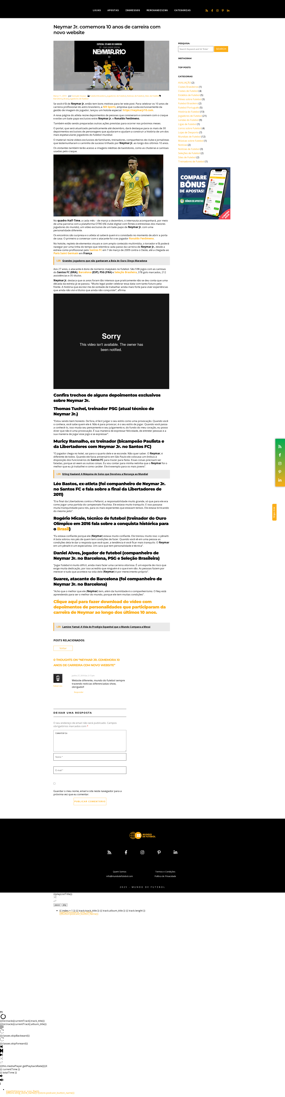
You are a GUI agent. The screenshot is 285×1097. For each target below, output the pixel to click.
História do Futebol (189, 111)
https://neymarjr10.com (138, 110)
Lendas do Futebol (188, 120)
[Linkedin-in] (228, 10)
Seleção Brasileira (125, 272)
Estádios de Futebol (189, 95)
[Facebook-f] (212, 10)
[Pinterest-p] (222, 10)
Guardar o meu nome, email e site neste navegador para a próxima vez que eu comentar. (87, 792)
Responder (78, 692)
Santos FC (96, 250)
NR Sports (109, 107)
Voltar (63, 648)
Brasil (66, 98)
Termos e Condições (165, 871)
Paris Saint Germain (65, 253)
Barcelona (58, 98)
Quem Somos (119, 871)
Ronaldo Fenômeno (141, 238)
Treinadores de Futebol (191, 161)
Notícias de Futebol (135, 96)
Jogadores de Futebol (116, 96)
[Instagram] (217, 10)
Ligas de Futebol (187, 124)
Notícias (182, 145)
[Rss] (206, 10)
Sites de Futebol (152, 96)
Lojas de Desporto (188, 132)
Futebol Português (188, 107)
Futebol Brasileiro (98, 96)
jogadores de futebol (78, 98)
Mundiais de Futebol (189, 136)
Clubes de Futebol (188, 91)
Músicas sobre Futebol (190, 140)
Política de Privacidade (165, 876)
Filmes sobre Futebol (189, 99)
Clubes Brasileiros (188, 86)
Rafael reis (57, 686)
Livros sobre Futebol (189, 128)
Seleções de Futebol (189, 153)
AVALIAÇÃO (184, 82)
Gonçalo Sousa (79, 96)
